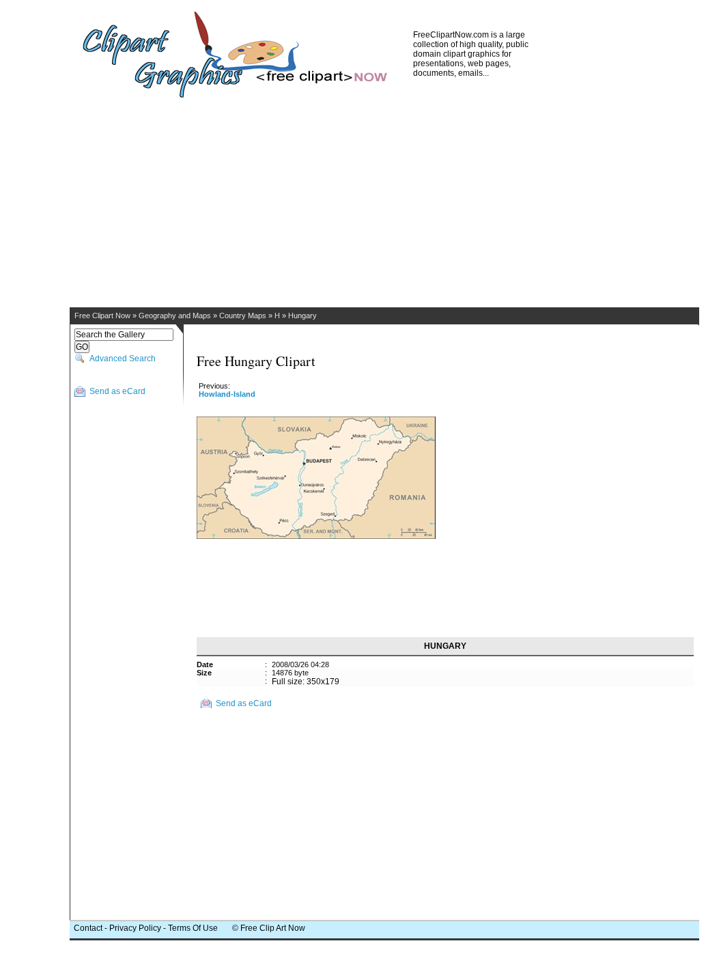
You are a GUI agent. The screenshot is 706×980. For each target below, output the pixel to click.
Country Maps (242, 315)
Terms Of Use (193, 928)
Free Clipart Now (102, 315)
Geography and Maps (175, 315)
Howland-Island (227, 394)
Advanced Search (122, 358)
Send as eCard (117, 391)
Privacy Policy (135, 928)
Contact (88, 928)
